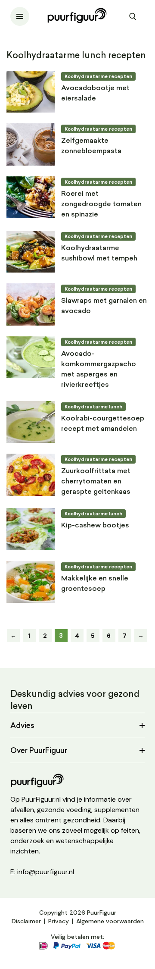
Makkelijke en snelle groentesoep (94, 584)
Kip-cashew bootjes (95, 525)
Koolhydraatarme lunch (93, 407)
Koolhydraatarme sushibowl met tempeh (99, 253)
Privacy (58, 921)
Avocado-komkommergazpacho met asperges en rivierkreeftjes (98, 370)
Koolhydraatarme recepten (98, 76)
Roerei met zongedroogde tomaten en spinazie (101, 204)
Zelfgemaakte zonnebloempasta (91, 146)
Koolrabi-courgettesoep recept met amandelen (102, 424)
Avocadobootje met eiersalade (95, 93)
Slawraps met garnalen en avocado (104, 306)
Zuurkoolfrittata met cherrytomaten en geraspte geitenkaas (95, 481)
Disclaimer (26, 921)
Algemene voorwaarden (110, 921)
